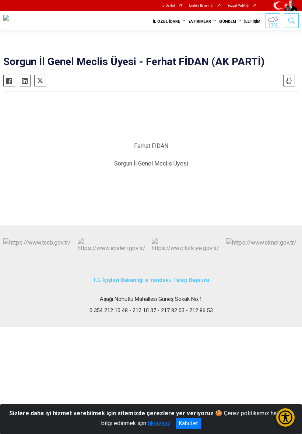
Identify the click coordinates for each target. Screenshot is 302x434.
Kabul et (188, 423)
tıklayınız (159, 423)
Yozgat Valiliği (238, 5)
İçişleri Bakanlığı (201, 5)
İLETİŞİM (252, 21)
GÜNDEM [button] (227, 21)
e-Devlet (169, 5)
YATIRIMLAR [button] (199, 21)
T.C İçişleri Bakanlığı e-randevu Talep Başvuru (151, 280)
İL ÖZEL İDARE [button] (166, 21)
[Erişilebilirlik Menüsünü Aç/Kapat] (285, 417)
